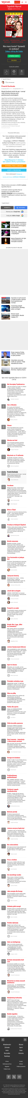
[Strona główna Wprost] (5, 2)
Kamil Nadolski (14, 869)
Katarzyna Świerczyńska (15, 585)
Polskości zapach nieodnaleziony (12, 790)
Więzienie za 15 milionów (15, 455)
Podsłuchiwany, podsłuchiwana (12, 776)
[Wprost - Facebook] (9, 1077)
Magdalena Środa (14, 641)
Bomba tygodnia (12, 1014)
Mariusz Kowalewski (15, 466)
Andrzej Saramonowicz (15, 806)
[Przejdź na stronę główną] (0, 2)
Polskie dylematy (12, 923)
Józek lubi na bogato (13, 591)
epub (14, 74)
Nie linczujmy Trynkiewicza (16, 384)
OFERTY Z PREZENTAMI (14, 170)
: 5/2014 (14, 9)
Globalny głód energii (14, 906)
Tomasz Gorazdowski (15, 659)
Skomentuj (7, 207)
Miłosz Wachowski (14, 675)
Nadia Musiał (13, 769)
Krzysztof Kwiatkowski (15, 975)
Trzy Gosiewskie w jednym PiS (15, 558)
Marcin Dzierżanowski (15, 500)
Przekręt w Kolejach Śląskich (16, 525)
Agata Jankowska (14, 602)
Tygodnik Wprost (14, 6)
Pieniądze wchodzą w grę (15, 681)
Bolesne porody (12, 812)
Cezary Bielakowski (14, 479)
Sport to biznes (12, 665)
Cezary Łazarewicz (14, 519)
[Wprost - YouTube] (19, 1077)
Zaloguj (14, 60)
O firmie (7, 1061)
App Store (23, 195)
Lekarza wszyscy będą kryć (15, 828)
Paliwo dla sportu (12, 707)
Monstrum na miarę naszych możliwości (16, 982)
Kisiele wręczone (12, 541)
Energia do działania (13, 758)
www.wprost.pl (11, 1094)
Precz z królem (12, 860)
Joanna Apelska (14, 570)
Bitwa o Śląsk (11, 510)
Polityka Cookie (7, 1069)
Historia (21, 1053)
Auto (7, 1050)
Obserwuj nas (13, 211)
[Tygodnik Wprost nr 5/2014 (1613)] (14, 25)
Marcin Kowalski (14, 900)
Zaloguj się (19, 174)
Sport (21, 1047)
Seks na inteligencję (13, 942)
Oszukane (10, 485)
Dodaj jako (13, 215)
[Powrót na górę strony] (25, 1039)
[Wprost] (1, 79)
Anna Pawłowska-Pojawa (16, 752)
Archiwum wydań (15, 40)
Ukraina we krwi (12, 440)
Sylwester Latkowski (15, 399)
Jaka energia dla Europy (14, 891)
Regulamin (7, 1066)
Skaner (9, 425)
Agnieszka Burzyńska (15, 535)
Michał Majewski (14, 504)
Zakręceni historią (13, 576)
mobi (21, 74)
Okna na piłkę (11, 693)
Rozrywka (7, 1053)
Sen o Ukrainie (12, 405)
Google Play (5, 196)
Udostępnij (22, 207)
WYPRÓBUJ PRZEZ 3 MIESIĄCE (14, 166)
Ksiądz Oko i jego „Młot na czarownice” (14, 625)
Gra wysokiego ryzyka (14, 875)
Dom (21, 1050)
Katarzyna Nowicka (14, 598)
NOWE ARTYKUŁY (14, 177)
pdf (6, 74)
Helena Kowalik (14, 854)
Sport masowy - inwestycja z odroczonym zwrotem (15, 740)
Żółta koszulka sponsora (15, 723)
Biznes (21, 1044)
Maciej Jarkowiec (14, 419)
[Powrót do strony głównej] (2, 1039)
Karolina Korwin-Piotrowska (16, 1028)
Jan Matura (13, 717)
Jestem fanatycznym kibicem (16, 647)
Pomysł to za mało (13, 608)
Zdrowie (7, 1047)
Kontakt (21, 1061)
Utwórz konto (14, 56)
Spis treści (6, 40)
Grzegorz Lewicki (14, 954)
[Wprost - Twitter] (14, 1077)
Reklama (21, 1064)
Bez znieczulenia (12, 845)
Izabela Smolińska (14, 822)
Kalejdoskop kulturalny (14, 998)
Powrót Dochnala (12, 472)
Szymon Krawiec (14, 885)
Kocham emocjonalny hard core (15, 961)
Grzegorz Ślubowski (14, 449)
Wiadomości (7, 1044)
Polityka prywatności (21, 1066)
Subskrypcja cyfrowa (17, 42)
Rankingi (7, 1056)
